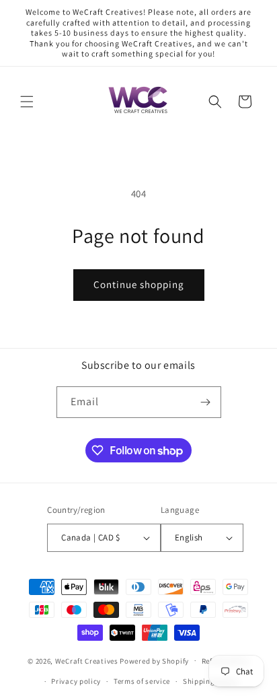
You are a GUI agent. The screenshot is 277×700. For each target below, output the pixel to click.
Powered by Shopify (154, 660)
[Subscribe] (206, 402)
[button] (27, 101)
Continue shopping (138, 284)
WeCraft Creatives (86, 660)
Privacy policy (76, 681)
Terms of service (142, 681)
